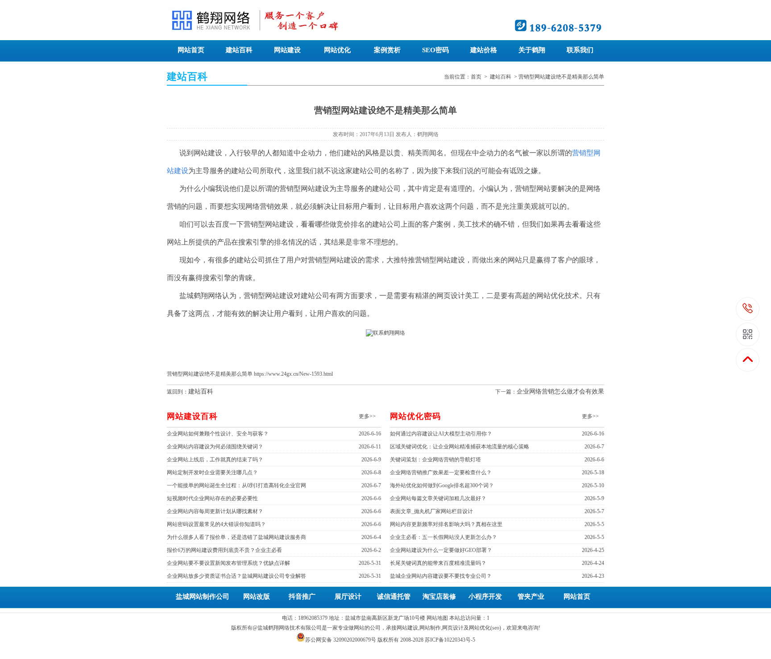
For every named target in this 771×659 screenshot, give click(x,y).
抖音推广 (302, 596)
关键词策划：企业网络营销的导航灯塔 (435, 459)
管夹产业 (531, 596)
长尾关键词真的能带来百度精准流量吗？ (438, 563)
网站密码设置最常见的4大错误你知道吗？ (216, 524)
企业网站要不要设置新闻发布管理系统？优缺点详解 (228, 563)
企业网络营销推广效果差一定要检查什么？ (441, 472)
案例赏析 (387, 50)
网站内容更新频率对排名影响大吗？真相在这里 (446, 524)
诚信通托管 (393, 596)
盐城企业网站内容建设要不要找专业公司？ (441, 576)
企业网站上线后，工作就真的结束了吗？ (215, 459)
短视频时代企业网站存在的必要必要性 (212, 498)
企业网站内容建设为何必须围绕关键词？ (215, 446)
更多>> (367, 416)
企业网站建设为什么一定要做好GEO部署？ (441, 550)
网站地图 (437, 618)
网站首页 (191, 50)
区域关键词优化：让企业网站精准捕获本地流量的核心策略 (459, 446)
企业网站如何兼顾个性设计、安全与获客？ (218, 434)
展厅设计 (348, 596)
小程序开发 (485, 596)
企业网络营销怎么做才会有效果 (560, 391)
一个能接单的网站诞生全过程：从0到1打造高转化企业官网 (236, 485)
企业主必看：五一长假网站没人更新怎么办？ (443, 537)
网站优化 (337, 50)
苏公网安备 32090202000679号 (340, 640)
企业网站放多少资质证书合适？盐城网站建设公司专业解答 (236, 576)
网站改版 (256, 596)
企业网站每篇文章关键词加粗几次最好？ (438, 498)
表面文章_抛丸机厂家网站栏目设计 (431, 511)
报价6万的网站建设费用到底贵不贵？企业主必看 (224, 550)
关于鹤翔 (531, 50)
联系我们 (580, 50)
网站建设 (287, 50)
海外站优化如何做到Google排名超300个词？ (442, 485)
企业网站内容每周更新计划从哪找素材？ (215, 511)
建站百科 (239, 50)
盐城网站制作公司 (202, 596)
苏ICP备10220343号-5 (450, 640)
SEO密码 (435, 50)
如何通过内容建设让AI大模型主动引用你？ (441, 434)
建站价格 (483, 50)
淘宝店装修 (439, 596)
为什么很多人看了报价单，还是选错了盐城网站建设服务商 (236, 537)
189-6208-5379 (748, 309)
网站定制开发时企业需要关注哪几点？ (212, 472)
